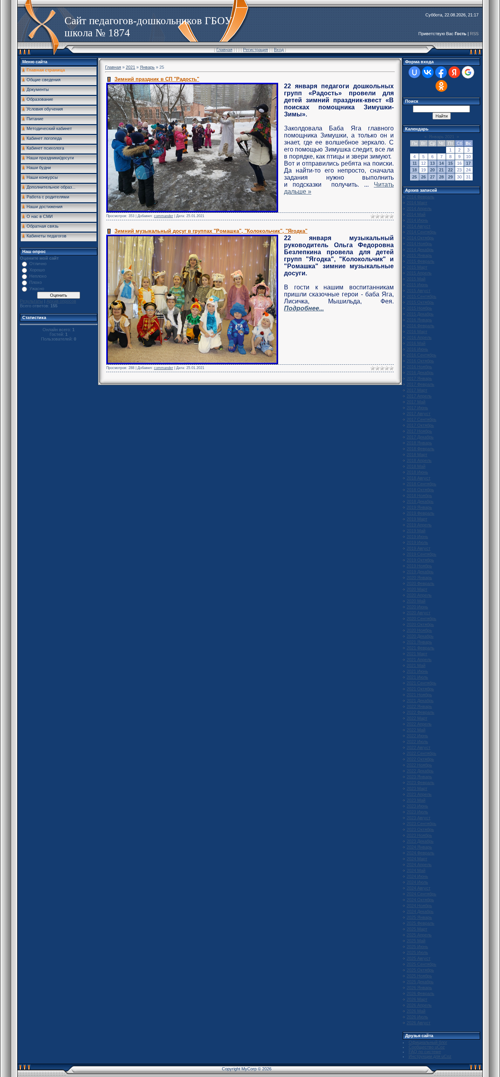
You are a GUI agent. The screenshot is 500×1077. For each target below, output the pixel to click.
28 (441, 177)
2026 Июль (417, 1017)
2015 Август (418, 290)
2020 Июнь (417, 606)
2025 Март (417, 929)
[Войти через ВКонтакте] (428, 72)
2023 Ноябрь (419, 835)
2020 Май (416, 601)
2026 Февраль (420, 993)
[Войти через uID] (414, 72)
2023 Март (417, 788)
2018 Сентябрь (421, 483)
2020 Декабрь (420, 636)
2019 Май (416, 530)
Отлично (37, 263)
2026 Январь (419, 987)
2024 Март (417, 858)
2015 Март (417, 267)
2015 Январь (419, 255)
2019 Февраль (420, 513)
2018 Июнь (417, 472)
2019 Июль (417, 542)
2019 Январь (419, 507)
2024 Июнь (417, 876)
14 (441, 163)
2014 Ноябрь (419, 243)
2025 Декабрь (420, 981)
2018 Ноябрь (419, 495)
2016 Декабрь (420, 372)
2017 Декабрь (420, 437)
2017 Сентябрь (421, 419)
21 (441, 170)
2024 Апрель (419, 864)
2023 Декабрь (420, 841)
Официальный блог (428, 1042)
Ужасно (36, 288)
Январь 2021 (441, 136)
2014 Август (418, 226)
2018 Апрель (419, 460)
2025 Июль (417, 952)
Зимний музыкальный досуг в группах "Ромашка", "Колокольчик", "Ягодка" (210, 231)
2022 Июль (417, 741)
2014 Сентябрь (421, 232)
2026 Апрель (419, 1005)
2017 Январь (419, 378)
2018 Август (418, 478)
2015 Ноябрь (419, 308)
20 (432, 170)
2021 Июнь (417, 671)
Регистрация (255, 49)
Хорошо (37, 269)
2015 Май (416, 278)
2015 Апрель (419, 273)
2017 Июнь (417, 407)
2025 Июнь (417, 946)
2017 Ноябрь (419, 431)
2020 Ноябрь (419, 630)
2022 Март (417, 718)
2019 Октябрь (420, 560)
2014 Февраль (420, 196)
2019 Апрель (419, 524)
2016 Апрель (419, 337)
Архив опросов (61, 301)
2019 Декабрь (420, 571)
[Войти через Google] (468, 72)
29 (450, 177)
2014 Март (417, 202)
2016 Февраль (420, 325)
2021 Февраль (420, 647)
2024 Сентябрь (421, 894)
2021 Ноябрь (419, 694)
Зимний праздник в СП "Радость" (156, 79)
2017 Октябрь (420, 425)
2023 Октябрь (420, 829)
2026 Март (417, 999)
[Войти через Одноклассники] (441, 86)
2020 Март (417, 589)
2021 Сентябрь (421, 683)
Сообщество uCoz (427, 1047)
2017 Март (417, 390)
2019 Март (417, 519)
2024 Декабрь (420, 911)
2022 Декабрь (420, 771)
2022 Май (416, 730)
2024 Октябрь (420, 899)
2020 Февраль (420, 583)
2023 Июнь (417, 806)
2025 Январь (419, 917)
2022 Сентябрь (421, 753)
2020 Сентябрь (421, 618)
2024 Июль (417, 882)
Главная (224, 49)
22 (450, 170)
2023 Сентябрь (421, 823)
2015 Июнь (417, 284)
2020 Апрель (419, 595)
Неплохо (37, 276)
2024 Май (416, 870)
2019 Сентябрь (421, 554)
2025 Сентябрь (421, 964)
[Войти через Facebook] (441, 72)
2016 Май (416, 343)
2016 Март (417, 331)
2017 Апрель (419, 396)
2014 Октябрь (420, 237)
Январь (147, 67)
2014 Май (416, 214)
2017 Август (418, 413)
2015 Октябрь (420, 302)
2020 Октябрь (420, 624)
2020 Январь (419, 577)
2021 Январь (419, 642)
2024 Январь (419, 847)
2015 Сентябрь (421, 296)
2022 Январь (419, 706)
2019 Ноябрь (419, 565)
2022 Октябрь (420, 759)
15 (450, 163)
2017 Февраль (420, 384)
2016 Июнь (417, 349)
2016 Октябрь (420, 360)
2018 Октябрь (420, 489)
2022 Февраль (420, 712)
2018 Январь (419, 442)
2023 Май (416, 800)
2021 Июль (417, 677)
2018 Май (416, 466)
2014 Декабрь (420, 249)
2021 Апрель (419, 659)
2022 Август (418, 747)
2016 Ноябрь (419, 366)
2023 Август (418, 817)
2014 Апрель (419, 208)
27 (432, 177)
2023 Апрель (419, 794)
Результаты (31, 301)
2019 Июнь (417, 536)
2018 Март (417, 454)
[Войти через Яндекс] (454, 72)
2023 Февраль (420, 782)
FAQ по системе (425, 1051)
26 (423, 177)
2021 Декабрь (420, 700)
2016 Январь (419, 319)
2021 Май (416, 665)
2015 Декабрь (420, 314)
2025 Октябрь (420, 970)
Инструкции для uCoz (430, 1056)
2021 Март (417, 653)
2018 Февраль (420, 448)
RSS (474, 33)
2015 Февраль (420, 261)
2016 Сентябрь (421, 355)
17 (468, 163)
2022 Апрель (419, 724)
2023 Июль (417, 812)
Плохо (35, 282)
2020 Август (418, 612)
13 (432, 163)
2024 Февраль (420, 853)
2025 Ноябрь (419, 976)
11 (414, 163)
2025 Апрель (419, 935)
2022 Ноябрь (419, 765)
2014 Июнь (417, 220)
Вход (279, 49)
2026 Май (416, 1011)
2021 (130, 67)
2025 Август (418, 958)
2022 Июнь (417, 735)
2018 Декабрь (420, 501)
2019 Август (418, 548)
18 (414, 170)
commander (163, 216)
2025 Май (416, 940)
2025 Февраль (420, 923)
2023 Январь (419, 776)
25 (414, 177)
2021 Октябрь (420, 688)
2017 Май (416, 401)
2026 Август (418, 1022)
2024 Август (418, 888)
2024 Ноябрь (419, 905)
